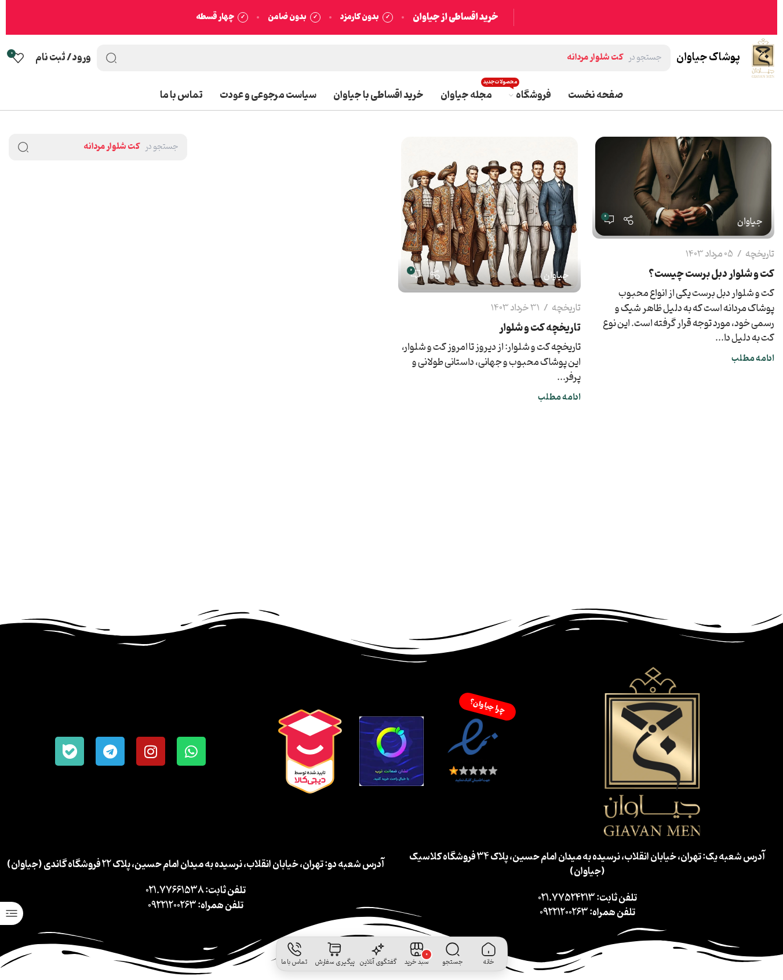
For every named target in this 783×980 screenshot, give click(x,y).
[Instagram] (150, 751)
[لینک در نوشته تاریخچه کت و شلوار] (489, 213)
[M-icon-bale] (69, 751)
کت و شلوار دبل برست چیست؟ (711, 274)
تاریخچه (759, 254)
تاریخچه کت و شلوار (540, 328)
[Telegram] (110, 751)
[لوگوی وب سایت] (763, 58)
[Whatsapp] (191, 751)
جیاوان (750, 222)
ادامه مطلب (752, 358)
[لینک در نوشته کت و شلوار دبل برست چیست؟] (683, 186)
